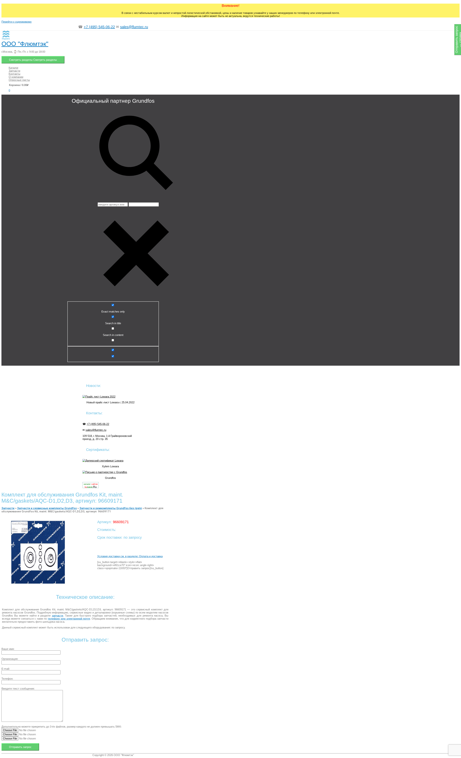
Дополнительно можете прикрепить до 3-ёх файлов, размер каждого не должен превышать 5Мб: (61, 726)
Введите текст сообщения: (18, 688)
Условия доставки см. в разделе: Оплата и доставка (130, 556)
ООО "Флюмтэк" (24, 43)
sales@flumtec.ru (134, 27)
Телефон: (7, 678)
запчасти (57, 615)
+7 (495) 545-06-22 (99, 27)
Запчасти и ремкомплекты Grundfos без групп (110, 508)
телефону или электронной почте (69, 618)
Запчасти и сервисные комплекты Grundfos (47, 508)
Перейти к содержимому (16, 21)
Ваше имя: (7, 648)
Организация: (9, 658)
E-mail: (5, 668)
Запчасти (7, 508)
